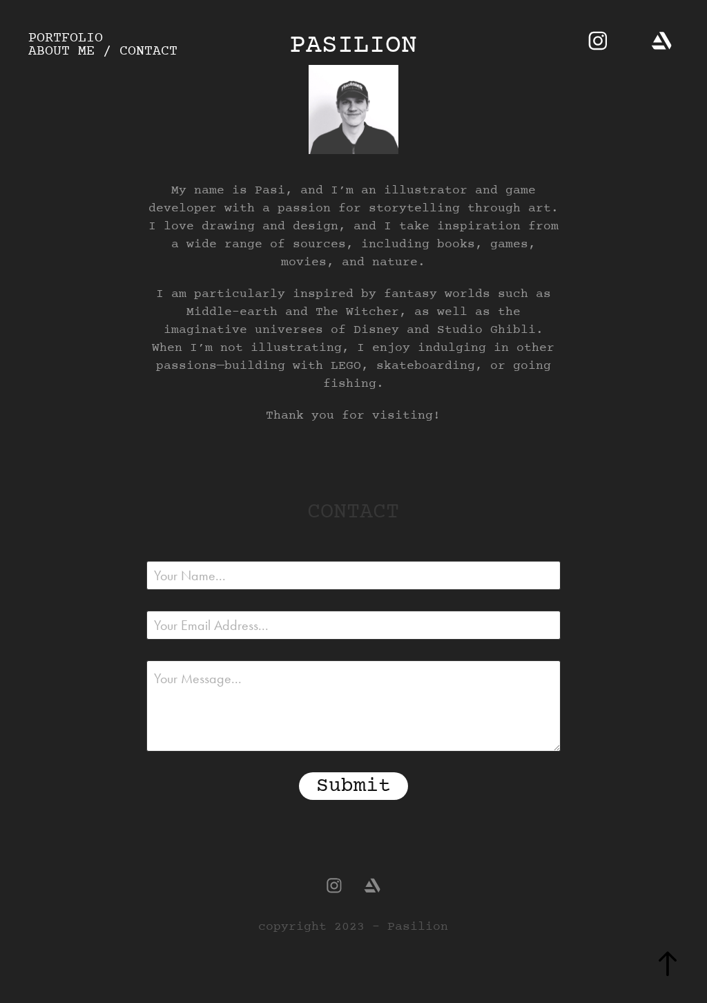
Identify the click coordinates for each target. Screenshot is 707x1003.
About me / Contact (102, 51)
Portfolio (65, 38)
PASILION (353, 45)
